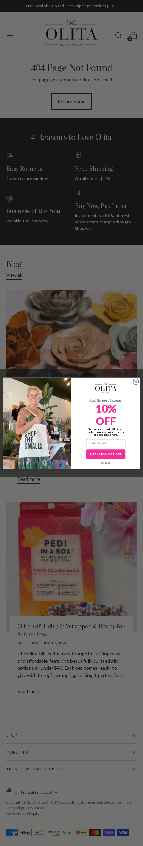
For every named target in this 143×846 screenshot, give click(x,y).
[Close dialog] (136, 382)
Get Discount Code (105, 454)
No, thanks (105, 463)
